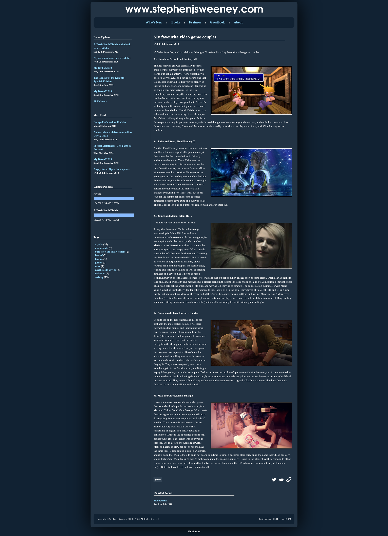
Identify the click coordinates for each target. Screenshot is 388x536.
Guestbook (217, 22)
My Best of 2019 (103, 67)
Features (195, 22)
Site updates (160, 500)
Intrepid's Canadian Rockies (110, 122)
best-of (99, 255)
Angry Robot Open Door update (112, 169)
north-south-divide (105, 269)
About (238, 22)
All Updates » (100, 101)
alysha (99, 244)
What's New (154, 22)
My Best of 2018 (103, 91)
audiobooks (101, 247)
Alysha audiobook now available (112, 57)
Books (175, 22)
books (98, 258)
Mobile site (194, 531)
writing (99, 277)
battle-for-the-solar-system (110, 251)
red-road (100, 273)
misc (97, 266)
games (98, 262)
